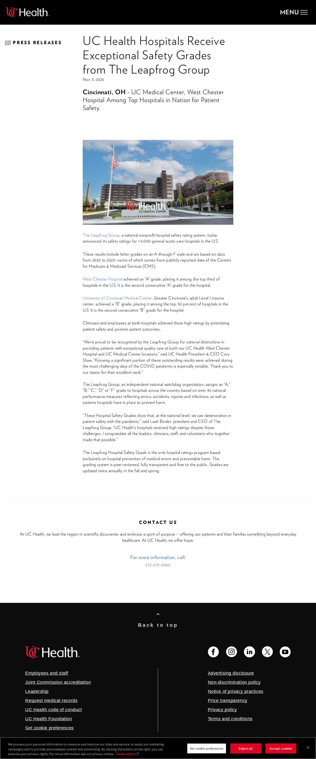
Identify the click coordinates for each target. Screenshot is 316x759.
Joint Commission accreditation (58, 682)
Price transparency (227, 700)
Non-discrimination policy (234, 682)
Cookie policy (125, 754)
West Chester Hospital (102, 279)
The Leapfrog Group (101, 235)
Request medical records (51, 700)
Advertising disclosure (231, 673)
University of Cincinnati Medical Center (117, 298)
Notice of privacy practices (235, 691)
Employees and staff (46, 673)
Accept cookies (281, 748)
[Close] (308, 747)
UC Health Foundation (48, 718)
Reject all (246, 748)
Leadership (37, 691)
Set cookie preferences (206, 748)
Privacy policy (222, 709)
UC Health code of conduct (53, 709)
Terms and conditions (230, 718)
